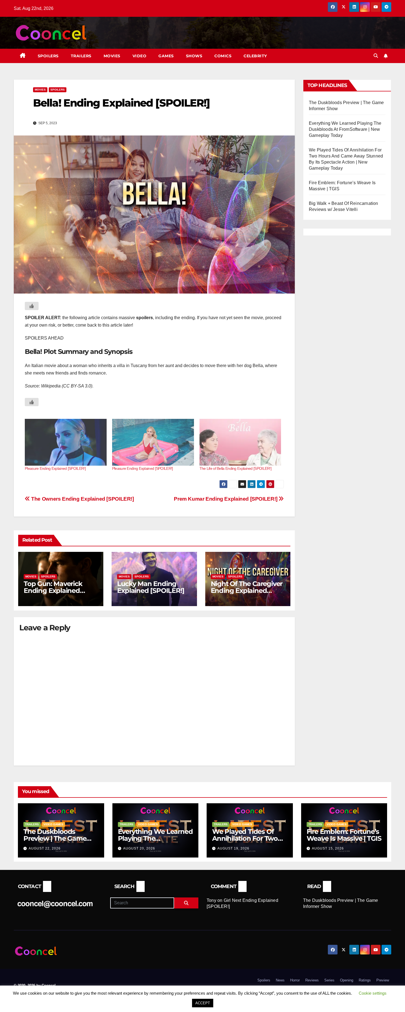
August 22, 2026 (45, 848)
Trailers (81, 55)
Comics (222, 55)
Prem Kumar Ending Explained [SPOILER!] (226, 499)
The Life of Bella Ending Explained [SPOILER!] (235, 468)
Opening (346, 980)
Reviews (312, 980)
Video (140, 55)
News (280, 980)
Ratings (365, 980)
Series (329, 980)
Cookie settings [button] (373, 993)
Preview (382, 980)
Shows (194, 55)
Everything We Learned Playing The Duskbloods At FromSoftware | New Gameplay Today (345, 129)
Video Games (53, 824)
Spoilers (48, 55)
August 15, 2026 (328, 848)
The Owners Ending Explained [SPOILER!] (82, 499)
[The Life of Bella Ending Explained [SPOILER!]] (240, 442)
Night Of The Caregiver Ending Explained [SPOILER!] (247, 590)
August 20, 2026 (139, 848)
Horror (295, 980)
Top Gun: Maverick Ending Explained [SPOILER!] (53, 590)
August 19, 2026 (233, 848)
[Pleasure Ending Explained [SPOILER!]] (66, 442)
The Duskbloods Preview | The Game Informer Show (54, 838)
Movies (112, 55)
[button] (376, 55)
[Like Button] (32, 306)
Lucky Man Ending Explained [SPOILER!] (150, 587)
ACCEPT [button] (202, 1003)
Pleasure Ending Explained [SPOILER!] (55, 468)
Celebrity (255, 55)
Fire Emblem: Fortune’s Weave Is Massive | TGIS (344, 834)
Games (166, 55)
